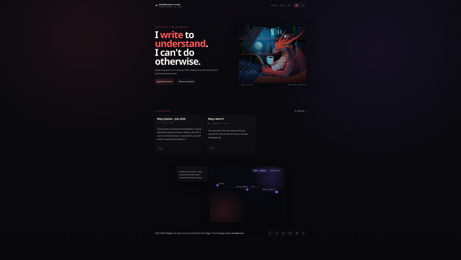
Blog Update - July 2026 (171, 118)
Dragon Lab (223, 233)
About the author (186, 81)
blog (160, 149)
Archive (274, 5)
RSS (289, 5)
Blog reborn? (216, 118)
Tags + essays (260, 171)
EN (297, 5)
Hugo (207, 233)
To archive (299, 111)
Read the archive (164, 81)
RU (303, 5)
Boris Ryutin (167, 233)
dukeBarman (238, 233)
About (282, 5)
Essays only (275, 171)
